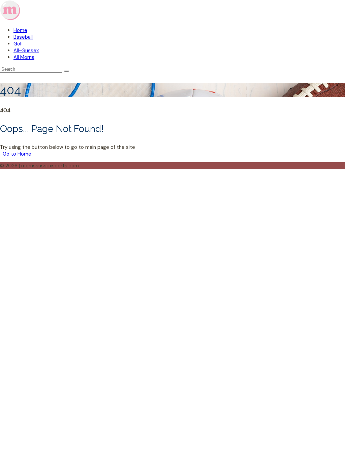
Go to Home (16, 154)
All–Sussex (26, 50)
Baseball (23, 37)
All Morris (23, 57)
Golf (18, 43)
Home (20, 30)
